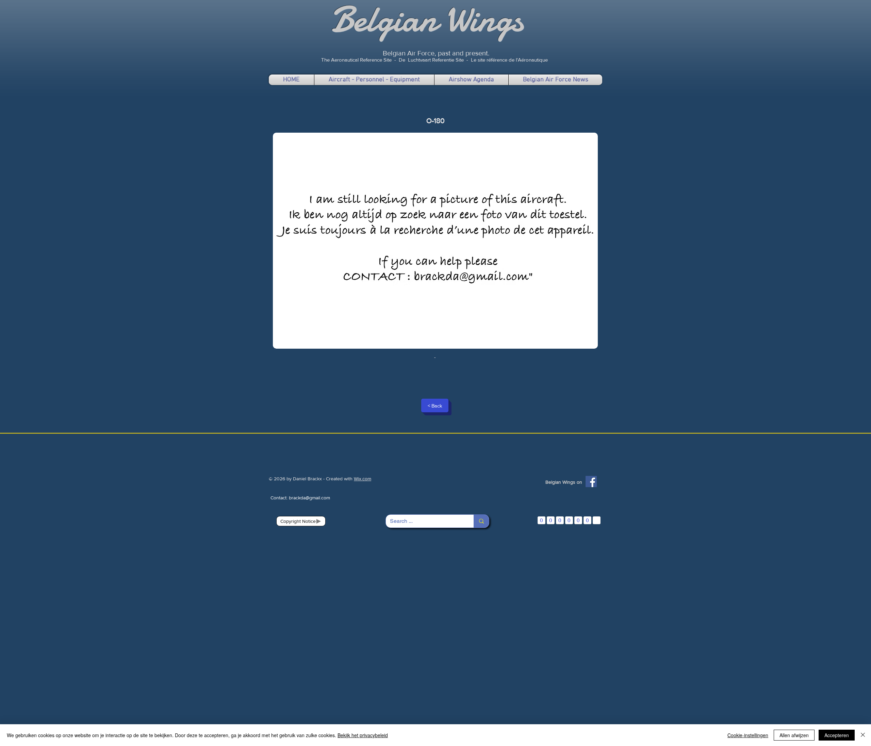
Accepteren (836, 735)
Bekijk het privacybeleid (363, 735)
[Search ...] (481, 521)
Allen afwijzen (794, 735)
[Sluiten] (863, 735)
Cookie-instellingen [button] (747, 735)
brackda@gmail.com (309, 497)
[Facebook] (591, 481)
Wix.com (362, 478)
